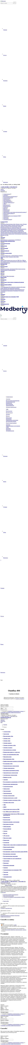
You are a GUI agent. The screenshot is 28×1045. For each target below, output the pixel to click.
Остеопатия (8, 419)
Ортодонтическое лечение (15, 226)
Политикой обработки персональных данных (15, 929)
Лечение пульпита (5, 226)
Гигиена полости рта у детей (7, 255)
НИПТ (2, 260)
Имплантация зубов (10, 224)
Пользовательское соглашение (8, 915)
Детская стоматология (11, 407)
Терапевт (8, 424)
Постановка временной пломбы (19, 232)
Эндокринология (10, 430)
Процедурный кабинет (11, 423)
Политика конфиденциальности (10, 894)
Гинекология (9, 403)
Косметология (9, 412)
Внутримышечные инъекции (7, 289)
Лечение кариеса (7, 225)
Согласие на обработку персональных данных (14, 897)
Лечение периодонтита (6, 232)
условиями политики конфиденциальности (11, 712)
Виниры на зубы (4, 235)
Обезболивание (4, 270)
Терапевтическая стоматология (16, 231)
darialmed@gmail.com (5, 882)
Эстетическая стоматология (21, 233)
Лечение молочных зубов (17, 225)
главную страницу (20, 698)
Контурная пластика (20, 268)
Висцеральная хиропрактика (12, 400)
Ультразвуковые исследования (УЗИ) (13, 426)
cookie (15, 925)
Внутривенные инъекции (13, 288)
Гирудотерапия (9, 404)
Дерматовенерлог (10, 405)
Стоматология (9, 396)
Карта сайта (6, 901)
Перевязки (15, 290)
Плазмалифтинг (11, 270)
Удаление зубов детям (13, 256)
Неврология (9, 417)
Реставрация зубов (5, 231)
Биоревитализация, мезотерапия (8, 268)
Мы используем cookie (8, 895)
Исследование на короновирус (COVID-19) (11, 239)
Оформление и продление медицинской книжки (12, 421)
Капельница (10, 290)
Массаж (8, 416)
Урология (8, 428)
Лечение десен (19, 224)
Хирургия (8, 429)
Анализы (8, 399)
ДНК (7, 409)
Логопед (8, 414)
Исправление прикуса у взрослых (8, 227)
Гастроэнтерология (10, 401)
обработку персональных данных (16, 711)
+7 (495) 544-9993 (5, 716)
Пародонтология (14, 229)
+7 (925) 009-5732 (13, 716)
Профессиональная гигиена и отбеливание (13, 230)
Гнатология (3, 224)
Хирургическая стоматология (7, 233)
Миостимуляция (10, 276)
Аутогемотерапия (5, 287)
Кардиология (9, 411)
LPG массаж (3, 276)
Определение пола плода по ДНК (12, 260)
